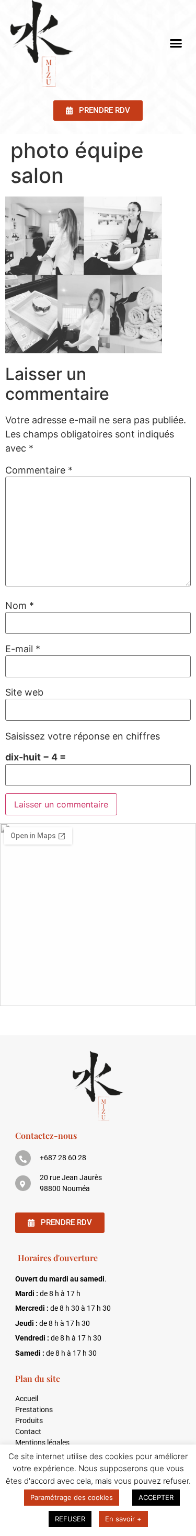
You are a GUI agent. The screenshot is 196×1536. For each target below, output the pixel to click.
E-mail (22, 649)
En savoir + (123, 1519)
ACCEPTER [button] (156, 1497)
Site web (24, 692)
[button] (176, 43)
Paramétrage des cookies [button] (71, 1497)
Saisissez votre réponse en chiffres (82, 736)
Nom (19, 605)
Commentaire (39, 470)
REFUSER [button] (70, 1519)
